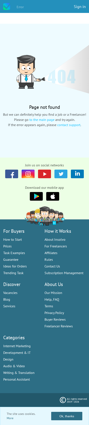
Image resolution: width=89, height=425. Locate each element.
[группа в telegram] (60, 174)
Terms (48, 306)
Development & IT (17, 352)
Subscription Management (63, 273)
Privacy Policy (54, 313)
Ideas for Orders (15, 266)
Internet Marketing (17, 346)
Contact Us (52, 266)
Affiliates (50, 253)
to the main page (41, 119)
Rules (48, 259)
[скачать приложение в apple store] (36, 196)
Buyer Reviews (55, 319)
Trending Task (13, 273)
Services (9, 306)
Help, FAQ (51, 299)
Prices (7, 246)
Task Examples (14, 253)
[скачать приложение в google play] (52, 196)
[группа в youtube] (77, 174)
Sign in (80, 7)
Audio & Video (14, 366)
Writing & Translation (19, 372)
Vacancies (10, 293)
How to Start (12, 239)
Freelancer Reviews (58, 326)
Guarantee (10, 259)
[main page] (6, 6)
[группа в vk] (28, 174)
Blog (6, 299)
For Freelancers (55, 246)
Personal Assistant (16, 379)
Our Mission (53, 293)
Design (8, 359)
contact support (68, 125)
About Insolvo (54, 239)
